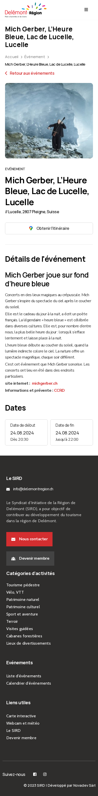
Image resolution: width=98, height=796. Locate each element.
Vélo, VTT (15, 592)
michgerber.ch (44, 383)
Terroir (12, 621)
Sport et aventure (22, 614)
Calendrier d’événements (28, 683)
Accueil (11, 56)
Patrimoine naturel (22, 599)
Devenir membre (21, 737)
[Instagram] (44, 774)
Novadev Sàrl (84, 785)
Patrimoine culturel (23, 606)
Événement (34, 56)
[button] (29, 539)
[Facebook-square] (34, 774)
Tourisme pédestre (23, 585)
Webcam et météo (22, 723)
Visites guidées (19, 628)
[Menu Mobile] (86, 10)
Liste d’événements (23, 676)
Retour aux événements (31, 73)
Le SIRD (13, 730)
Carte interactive (21, 716)
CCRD (59, 390)
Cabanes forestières (24, 636)
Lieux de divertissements (28, 643)
